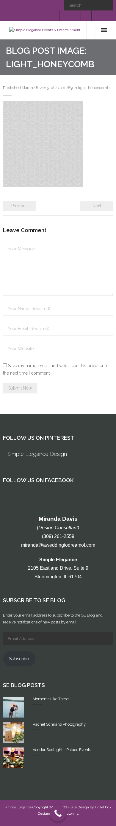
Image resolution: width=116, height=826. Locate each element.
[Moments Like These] (13, 707)
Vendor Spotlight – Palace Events (62, 749)
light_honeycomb (93, 87)
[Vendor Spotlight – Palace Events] (13, 757)
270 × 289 (64, 87)
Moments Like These (51, 699)
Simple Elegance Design (37, 454)
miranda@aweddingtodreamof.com (58, 545)
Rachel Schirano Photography (59, 724)
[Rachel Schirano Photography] (13, 732)
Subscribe (19, 658)
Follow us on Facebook (38, 480)
